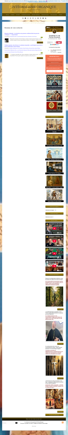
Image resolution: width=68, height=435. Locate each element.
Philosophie (30, 50)
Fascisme (6, 50)
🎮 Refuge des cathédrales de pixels (15, 1)
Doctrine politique (45, 14)
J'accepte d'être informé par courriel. (54, 68)
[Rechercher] (16, 423)
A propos (12, 14)
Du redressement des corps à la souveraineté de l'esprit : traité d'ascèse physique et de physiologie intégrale (53, 347)
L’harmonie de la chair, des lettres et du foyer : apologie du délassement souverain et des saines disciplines (54, 382)
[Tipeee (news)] (46, 18)
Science (26, 36)
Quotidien (33, 50)
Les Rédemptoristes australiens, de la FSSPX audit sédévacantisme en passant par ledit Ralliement (54, 313)
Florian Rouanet (20, 52)
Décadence (12, 36)
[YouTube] (25, 18)
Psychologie (21, 36)
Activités (18, 14)
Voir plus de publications (54, 415)
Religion (36, 50)
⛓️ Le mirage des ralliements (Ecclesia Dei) (24, 1)
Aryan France (34, 36)
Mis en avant (17, 36)
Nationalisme (21, 50)
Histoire (9, 50)
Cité (10, 36)
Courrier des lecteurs (26, 14)
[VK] (36, 18)
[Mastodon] (38, 18)
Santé (24, 36)
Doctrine (30, 48)
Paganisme (25, 50)
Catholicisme (15, 48)
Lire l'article (40, 42)
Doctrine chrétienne (36, 14)
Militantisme (13, 50)
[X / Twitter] (23, 18)
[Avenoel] (43, 18)
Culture (24, 48)
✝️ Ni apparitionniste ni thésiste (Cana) (38, 1)
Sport (10, 52)
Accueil (7, 14)
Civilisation (21, 48)
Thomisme (30, 36)
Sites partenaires (54, 14)
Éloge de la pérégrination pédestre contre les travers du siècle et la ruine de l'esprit (54, 279)
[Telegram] (30, 18)
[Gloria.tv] (41, 18)
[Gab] (33, 18)
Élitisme (39, 48)
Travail (16, 52)
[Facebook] (28, 18)
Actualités (11, 48)
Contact (60, 14)
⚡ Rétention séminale (26, 1)
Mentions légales (34, 426)
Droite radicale (34, 48)
